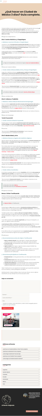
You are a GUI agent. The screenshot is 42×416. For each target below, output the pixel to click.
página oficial (18, 108)
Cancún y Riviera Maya (29, 92)
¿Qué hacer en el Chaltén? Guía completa (12, 356)
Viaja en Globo (7, 203)
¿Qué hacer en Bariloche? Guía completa (12, 351)
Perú (4, 384)
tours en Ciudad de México (32, 63)
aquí (24, 53)
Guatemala (5, 379)
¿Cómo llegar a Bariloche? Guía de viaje (11, 353)
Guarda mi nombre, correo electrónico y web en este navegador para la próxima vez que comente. (20, 304)
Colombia (5, 374)
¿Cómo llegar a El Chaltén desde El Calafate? (13, 358)
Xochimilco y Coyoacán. (21, 186)
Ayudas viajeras (6, 372)
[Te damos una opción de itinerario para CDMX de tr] (37, 401)
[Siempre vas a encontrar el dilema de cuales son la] (37, 404)
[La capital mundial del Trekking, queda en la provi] (32, 407)
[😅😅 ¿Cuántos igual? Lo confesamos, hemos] (26, 401)
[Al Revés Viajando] (5, 1)
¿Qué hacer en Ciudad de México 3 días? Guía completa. (21, 13)
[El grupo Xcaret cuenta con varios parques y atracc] (32, 404)
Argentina (5, 369)
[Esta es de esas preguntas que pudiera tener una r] (26, 407)
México (16, 185)
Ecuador (5, 376)
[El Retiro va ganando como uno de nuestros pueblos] (32, 401)
